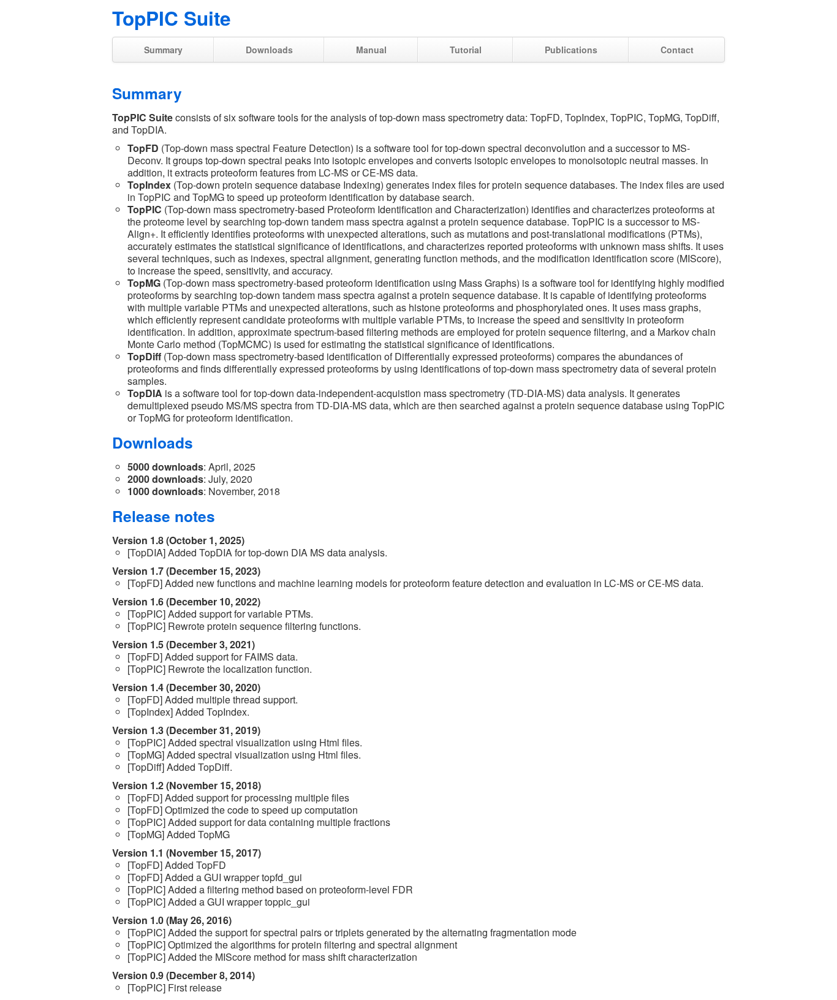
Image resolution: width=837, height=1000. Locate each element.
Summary (163, 50)
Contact (677, 50)
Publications (571, 50)
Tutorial (466, 50)
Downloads (269, 50)
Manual (371, 50)
